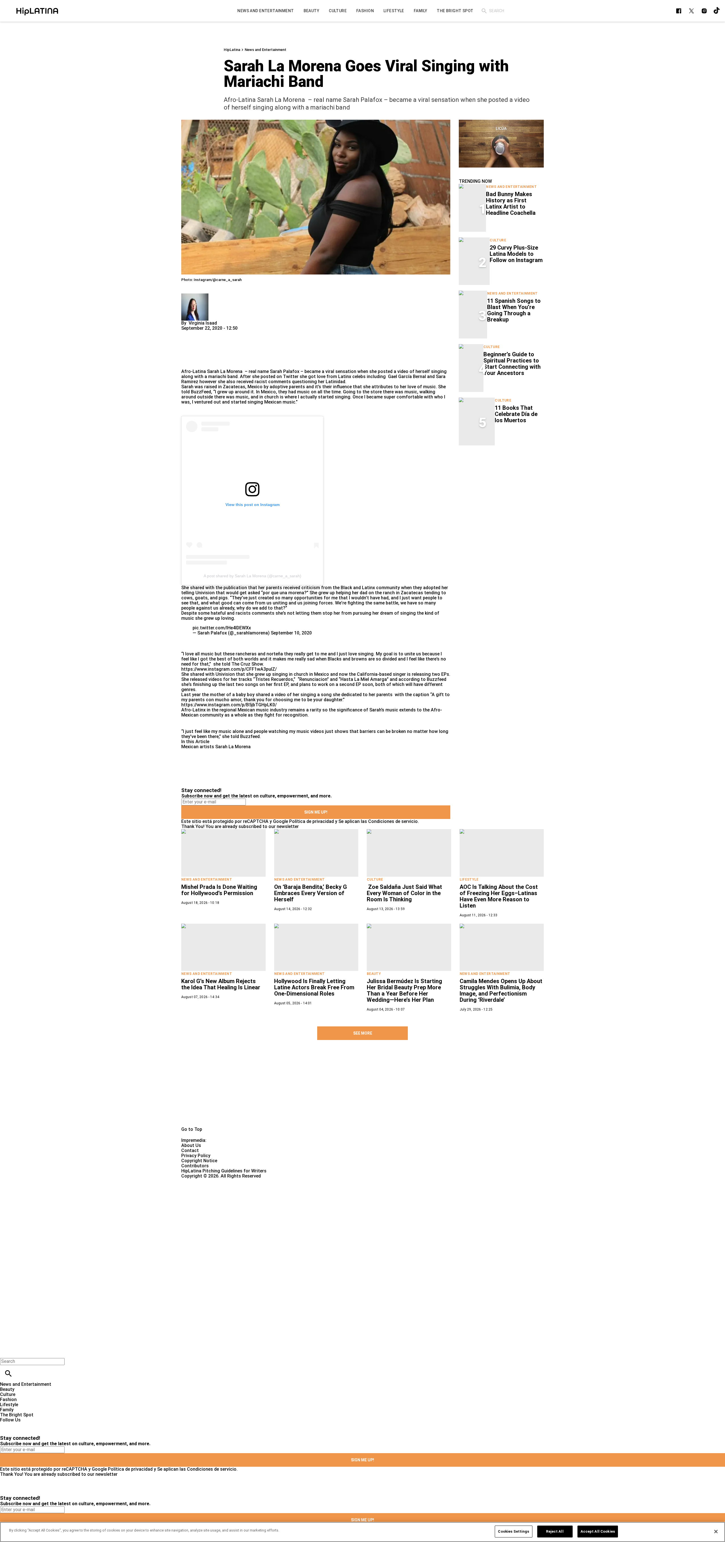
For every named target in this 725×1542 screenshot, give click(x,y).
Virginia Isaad (203, 323)
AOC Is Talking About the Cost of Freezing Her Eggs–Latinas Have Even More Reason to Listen (499, 896)
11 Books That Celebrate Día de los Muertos (516, 414)
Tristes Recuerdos (274, 679)
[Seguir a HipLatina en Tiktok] (717, 11)
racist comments (272, 381)
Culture (498, 240)
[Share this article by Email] (229, 333)
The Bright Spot (16, 1414)
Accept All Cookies (598, 1531)
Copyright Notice (199, 1160)
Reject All (554, 1531)
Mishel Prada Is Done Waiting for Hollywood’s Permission (219, 890)
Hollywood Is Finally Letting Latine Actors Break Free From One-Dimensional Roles (314, 987)
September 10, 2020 (291, 633)
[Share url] (187, 362)
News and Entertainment (265, 50)
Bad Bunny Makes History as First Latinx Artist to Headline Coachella (511, 203)
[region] (362, 1532)
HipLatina (232, 50)
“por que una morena (282, 592)
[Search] (484, 11)
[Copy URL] (194, 350)
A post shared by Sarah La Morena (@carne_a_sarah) (252, 576)
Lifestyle (469, 879)
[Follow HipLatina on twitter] (691, 11)
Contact (190, 1150)
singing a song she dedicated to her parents (346, 694)
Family (7, 1409)
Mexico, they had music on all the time (301, 391)
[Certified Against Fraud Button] (201, 1181)
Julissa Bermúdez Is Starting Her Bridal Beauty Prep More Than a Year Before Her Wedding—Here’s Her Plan (404, 990)
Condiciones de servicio (393, 821)
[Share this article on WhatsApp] (188, 333)
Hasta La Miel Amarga (363, 679)
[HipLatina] (37, 10)
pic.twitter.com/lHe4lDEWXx (222, 627)
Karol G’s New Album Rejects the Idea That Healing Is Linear (220, 984)
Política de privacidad (311, 821)
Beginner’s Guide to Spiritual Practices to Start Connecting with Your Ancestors (512, 363)
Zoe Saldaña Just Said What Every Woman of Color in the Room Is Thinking (404, 893)
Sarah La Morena (233, 746)
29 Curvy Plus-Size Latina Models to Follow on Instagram (516, 253)
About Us (191, 1145)
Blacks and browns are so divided (362, 659)
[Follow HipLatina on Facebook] (678, 11)
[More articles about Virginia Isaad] (194, 296)
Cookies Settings (513, 1531)
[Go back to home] (297, 1199)
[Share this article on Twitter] (216, 333)
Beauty (374, 973)
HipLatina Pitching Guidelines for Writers (223, 1171)
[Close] (716, 1531)
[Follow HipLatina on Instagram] (704, 11)
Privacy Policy (195, 1155)
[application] (501, 144)
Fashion (8, 1399)
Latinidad (335, 381)
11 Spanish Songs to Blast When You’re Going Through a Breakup (514, 310)
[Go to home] (362, 1090)
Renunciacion (313, 679)
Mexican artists (197, 746)
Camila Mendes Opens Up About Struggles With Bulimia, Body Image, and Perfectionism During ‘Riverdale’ (501, 990)
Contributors (195, 1165)
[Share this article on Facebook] (202, 333)
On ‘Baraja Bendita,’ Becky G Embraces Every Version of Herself (310, 893)
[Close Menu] (6, 1351)
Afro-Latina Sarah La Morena (211, 371)
